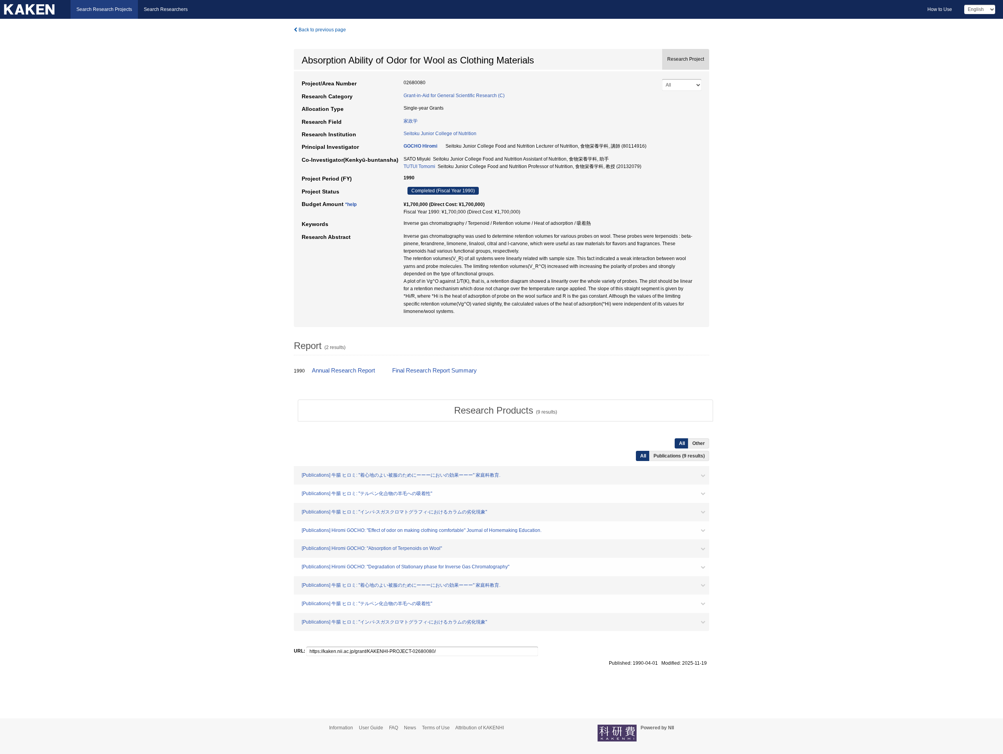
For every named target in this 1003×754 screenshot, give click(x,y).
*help (351, 204)
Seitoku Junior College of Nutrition (440, 133)
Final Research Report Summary (434, 370)
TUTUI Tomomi (419, 166)
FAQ (393, 727)
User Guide (371, 727)
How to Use (939, 9)
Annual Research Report (343, 370)
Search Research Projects (104, 9)
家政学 (411, 121)
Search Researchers (166, 9)
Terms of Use (436, 727)
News (410, 727)
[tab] (505, 410)
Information (341, 727)
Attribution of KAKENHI (479, 727)
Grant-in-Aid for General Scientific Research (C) (454, 95)
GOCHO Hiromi (420, 146)
